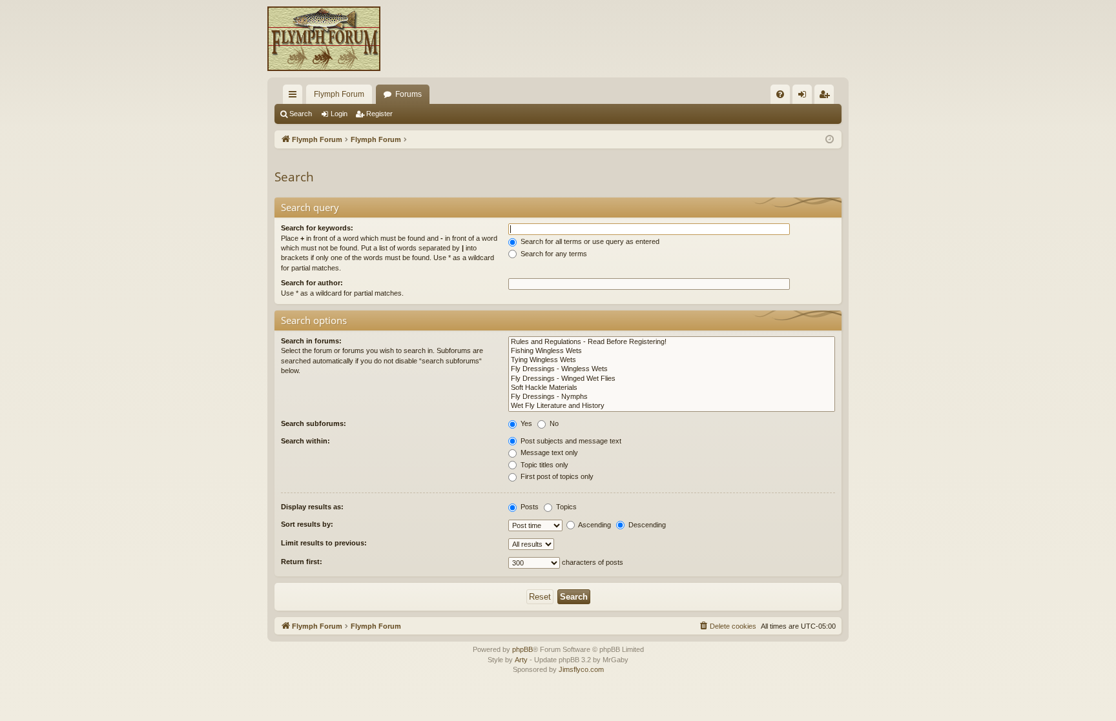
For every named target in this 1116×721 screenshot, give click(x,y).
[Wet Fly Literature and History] (672, 406)
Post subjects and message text (570, 441)
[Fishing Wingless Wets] (672, 351)
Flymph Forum (339, 94)
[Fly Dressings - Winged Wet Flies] (672, 378)
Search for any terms (553, 254)
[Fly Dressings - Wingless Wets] (672, 369)
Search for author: (312, 283)
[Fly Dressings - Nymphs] (672, 396)
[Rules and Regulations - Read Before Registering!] (672, 342)
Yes (525, 423)
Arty (521, 660)
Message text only (548, 452)
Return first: (301, 561)
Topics (565, 507)
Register (379, 113)
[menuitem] (780, 94)
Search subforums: (313, 423)
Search (300, 113)
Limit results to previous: (324, 543)
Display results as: (312, 507)
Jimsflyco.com (581, 669)
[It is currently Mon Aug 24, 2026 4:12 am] (829, 139)
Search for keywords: (317, 228)
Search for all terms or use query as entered (589, 241)
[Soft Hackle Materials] (672, 387)
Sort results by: (307, 524)
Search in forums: (311, 341)
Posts (529, 507)
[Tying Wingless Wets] (672, 360)
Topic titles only (543, 465)
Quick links (295, 97)
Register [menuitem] (827, 97)
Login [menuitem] (805, 97)
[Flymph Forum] (323, 38)
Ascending (594, 525)
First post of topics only (556, 476)
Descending (646, 525)
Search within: (305, 441)
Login (339, 113)
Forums (408, 94)
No (553, 423)
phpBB (522, 649)
